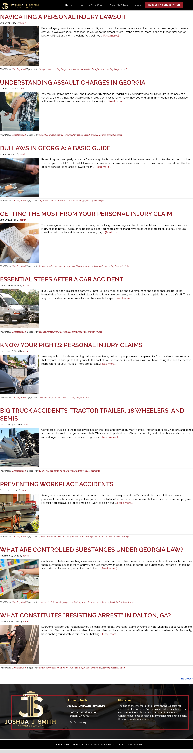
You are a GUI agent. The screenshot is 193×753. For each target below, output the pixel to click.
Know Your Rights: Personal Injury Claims (71, 345)
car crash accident (76, 332)
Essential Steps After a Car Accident (61, 279)
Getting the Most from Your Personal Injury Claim (86, 213)
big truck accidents (68, 471)
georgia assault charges (110, 135)
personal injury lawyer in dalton (114, 69)
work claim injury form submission (114, 266)
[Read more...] (111, 35)
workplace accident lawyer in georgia (112, 536)
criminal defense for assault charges (81, 135)
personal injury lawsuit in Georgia (83, 69)
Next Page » (187, 679)
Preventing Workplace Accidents (56, 484)
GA (70, 668)
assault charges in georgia (51, 135)
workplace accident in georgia (80, 536)
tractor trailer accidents (89, 471)
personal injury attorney (50, 397)
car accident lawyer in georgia (53, 332)
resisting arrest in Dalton (113, 668)
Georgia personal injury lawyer (53, 69)
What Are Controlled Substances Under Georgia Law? (91, 549)
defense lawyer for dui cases (52, 200)
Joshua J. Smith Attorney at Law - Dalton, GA (20, 6)
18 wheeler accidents (49, 471)
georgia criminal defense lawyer (120, 602)
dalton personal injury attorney (53, 668)
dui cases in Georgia (76, 200)
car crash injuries (94, 332)
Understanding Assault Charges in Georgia (72, 82)
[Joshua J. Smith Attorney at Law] (30, 725)
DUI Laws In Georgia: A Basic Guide (55, 148)
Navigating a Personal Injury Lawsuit (63, 16)
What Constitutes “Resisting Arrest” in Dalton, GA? (85, 615)
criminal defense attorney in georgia (87, 602)
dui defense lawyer (95, 200)
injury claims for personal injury (53, 266)
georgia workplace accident (52, 536)
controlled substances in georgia (54, 602)
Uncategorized (19, 69)
